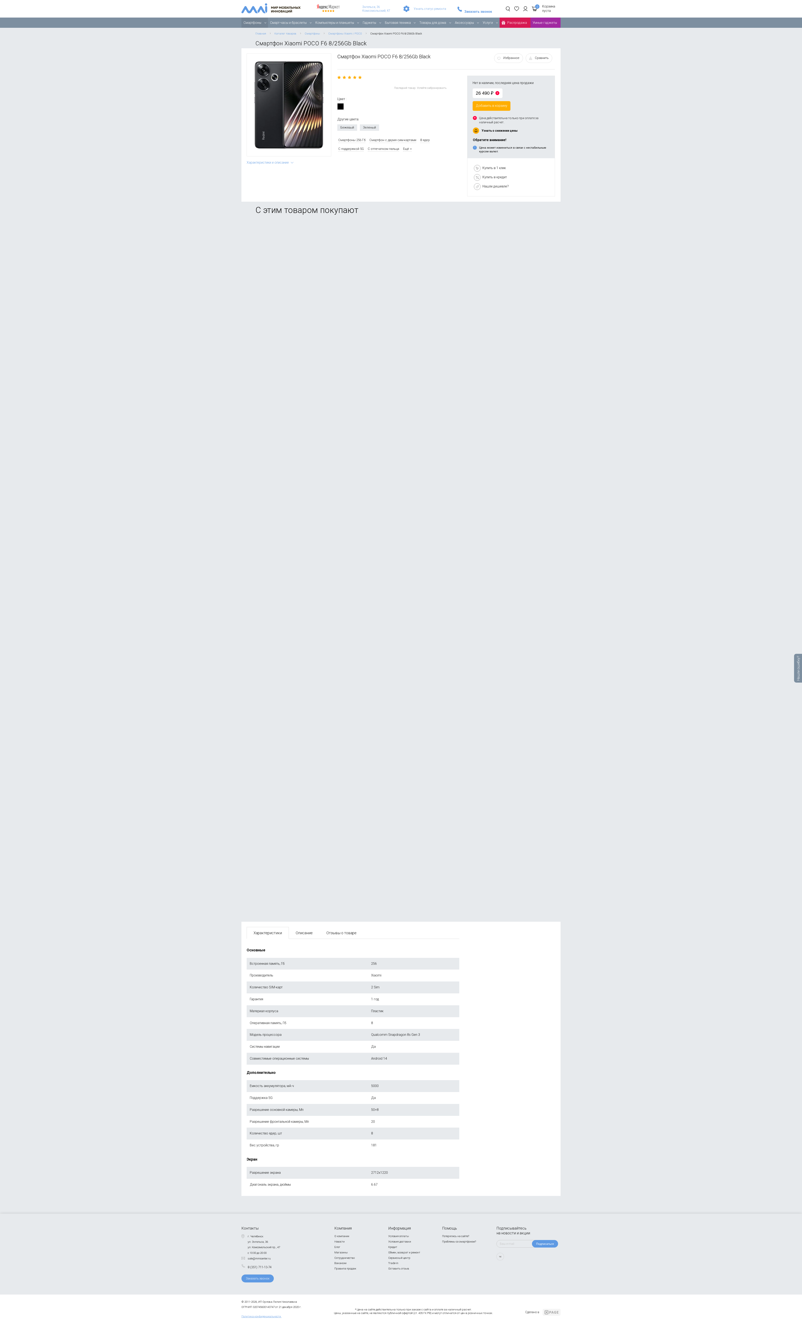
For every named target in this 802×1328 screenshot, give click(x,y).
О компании (341, 1236)
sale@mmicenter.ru (259, 1258)
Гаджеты (369, 23)
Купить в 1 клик (494, 168)
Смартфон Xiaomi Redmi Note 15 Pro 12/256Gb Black (288, 772)
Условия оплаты (398, 1236)
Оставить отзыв (398, 1268)
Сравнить (542, 58)
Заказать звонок (478, 11)
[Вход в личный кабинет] (525, 8)
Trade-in (393, 1263)
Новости (339, 1241)
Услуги (488, 23)
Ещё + (407, 149)
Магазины (341, 1252)
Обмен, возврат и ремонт (404, 1252)
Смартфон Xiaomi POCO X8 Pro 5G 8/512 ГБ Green (286, 477)
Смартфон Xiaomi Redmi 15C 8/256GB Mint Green (285, 674)
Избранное (511, 58)
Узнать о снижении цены (500, 130)
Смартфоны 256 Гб (351, 140)
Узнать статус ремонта (430, 8)
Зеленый (369, 127)
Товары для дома (432, 23)
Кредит (392, 1247)
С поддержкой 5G (351, 149)
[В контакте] (500, 1256)
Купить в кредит (494, 177)
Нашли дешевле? (495, 186)
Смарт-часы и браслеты (288, 23)
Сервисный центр (399, 1257)
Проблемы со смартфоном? (459, 1241)
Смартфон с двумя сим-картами (392, 140)
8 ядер (425, 140)
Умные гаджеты (545, 23)
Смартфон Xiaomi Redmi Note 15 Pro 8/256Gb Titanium (289, 279)
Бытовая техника (398, 23)
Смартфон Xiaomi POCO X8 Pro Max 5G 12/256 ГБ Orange (291, 871)
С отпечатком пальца (383, 149)
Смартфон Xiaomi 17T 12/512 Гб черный (278, 575)
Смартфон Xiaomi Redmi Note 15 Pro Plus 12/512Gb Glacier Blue (296, 378)
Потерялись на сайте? (455, 1236)
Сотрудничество (344, 1257)
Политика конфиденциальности (261, 1316)
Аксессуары (464, 23)
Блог (337, 1247)
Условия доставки (399, 1241)
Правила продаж (345, 1268)
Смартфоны (252, 23)
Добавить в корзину (491, 106)
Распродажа (517, 23)
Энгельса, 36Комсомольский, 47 (376, 8)
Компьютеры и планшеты (334, 23)
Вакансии (340, 1263)
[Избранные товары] (516, 8)
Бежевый (347, 127)
